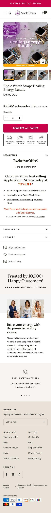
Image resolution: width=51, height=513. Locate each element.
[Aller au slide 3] (26, 395)
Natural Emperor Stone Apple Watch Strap (26, 190)
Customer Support (17, 254)
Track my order (10, 437)
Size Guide (9, 237)
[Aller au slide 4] (29, 395)
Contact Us (33, 437)
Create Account (10, 447)
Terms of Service (11, 458)
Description (10, 155)
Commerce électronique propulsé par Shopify (32, 486)
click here (40, 216)
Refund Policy (14, 261)
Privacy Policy (35, 453)
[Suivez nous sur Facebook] (6, 474)
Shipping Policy (35, 447)
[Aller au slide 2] (24, 395)
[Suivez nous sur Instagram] (13, 474)
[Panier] (43, 13)
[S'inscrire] (43, 422)
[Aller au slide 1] (21, 395)
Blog (5, 442)
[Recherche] (10, 13)
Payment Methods (17, 247)
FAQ (30, 442)
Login (5, 453)
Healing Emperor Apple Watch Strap (23, 195)
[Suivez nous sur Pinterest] (19, 474)
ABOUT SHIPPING (12, 229)
